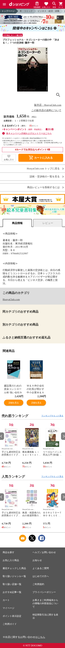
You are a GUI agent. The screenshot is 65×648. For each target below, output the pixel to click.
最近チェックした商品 (14, 568)
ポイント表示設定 (12, 616)
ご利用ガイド (10, 624)
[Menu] (4, 4)
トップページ (8, 11)
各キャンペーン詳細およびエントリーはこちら (29, 133)
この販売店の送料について (46, 110)
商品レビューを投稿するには (43, 187)
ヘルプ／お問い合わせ (44, 552)
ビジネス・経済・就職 (48, 11)
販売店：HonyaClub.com (47, 105)
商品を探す (8, 552)
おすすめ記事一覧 (12, 592)
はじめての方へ (40, 576)
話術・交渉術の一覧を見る (45, 176)
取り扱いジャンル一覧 (14, 576)
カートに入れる (40, 158)
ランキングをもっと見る (52, 416)
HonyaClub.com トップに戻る (43, 168)
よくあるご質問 (40, 568)
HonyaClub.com (11, 299)
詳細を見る (14, 402)
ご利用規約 (38, 584)
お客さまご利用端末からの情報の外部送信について (45, 603)
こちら (41, 637)
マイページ (8, 608)
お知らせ (37, 560)
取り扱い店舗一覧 (12, 584)
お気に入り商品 (11, 560)
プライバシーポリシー (44, 592)
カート (6, 600)
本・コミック (26, 11)
